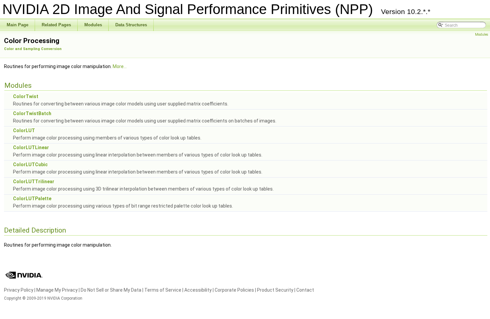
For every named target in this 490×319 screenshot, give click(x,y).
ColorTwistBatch (32, 113)
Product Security (275, 290)
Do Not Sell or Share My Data (111, 290)
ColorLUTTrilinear (33, 181)
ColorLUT (24, 130)
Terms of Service (162, 290)
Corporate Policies (234, 290)
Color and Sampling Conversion (33, 49)
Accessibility (198, 290)
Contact (305, 290)
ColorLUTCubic (30, 164)
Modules (481, 34)
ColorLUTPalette (32, 198)
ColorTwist (25, 96)
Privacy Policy (18, 290)
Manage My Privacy (57, 290)
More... (120, 66)
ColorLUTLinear (31, 147)
